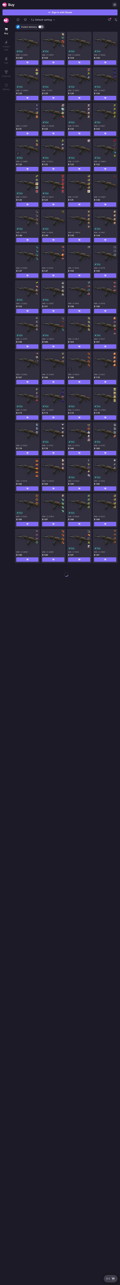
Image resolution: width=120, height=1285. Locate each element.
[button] (18, 19)
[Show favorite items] (25, 19)
